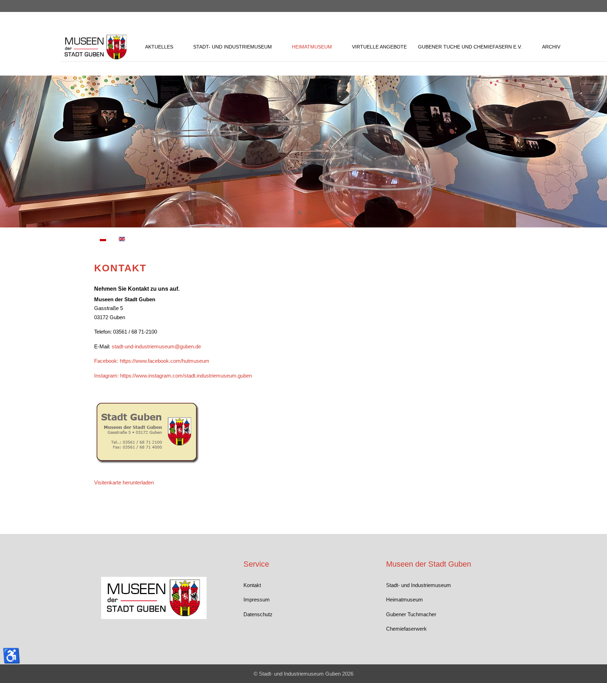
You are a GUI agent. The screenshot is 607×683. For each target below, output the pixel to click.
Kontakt (252, 585)
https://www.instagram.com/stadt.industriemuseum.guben (186, 376)
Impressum (256, 600)
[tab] (292, 212)
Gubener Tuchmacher (411, 614)
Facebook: (106, 361)
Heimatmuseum (404, 600)
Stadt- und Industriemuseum (418, 585)
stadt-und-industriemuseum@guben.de (156, 346)
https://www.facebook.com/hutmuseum (164, 361)
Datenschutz (258, 614)
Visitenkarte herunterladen (124, 482)
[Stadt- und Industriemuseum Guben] (96, 47)
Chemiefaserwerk (406, 629)
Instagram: (106, 376)
